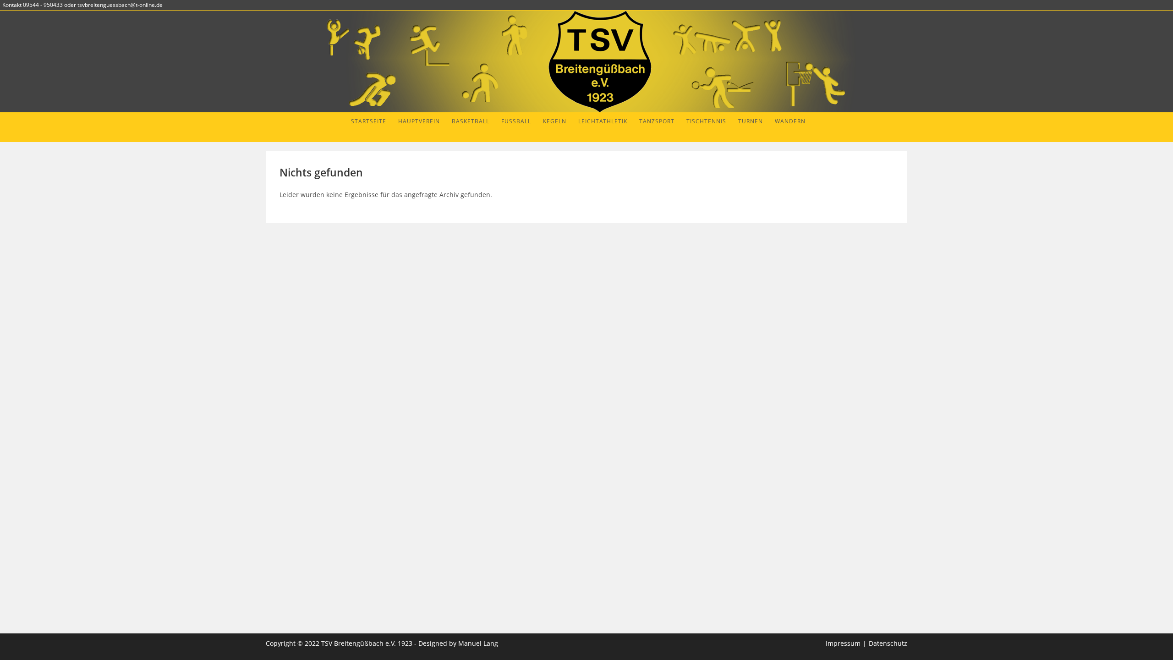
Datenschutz (888, 643)
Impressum (843, 643)
